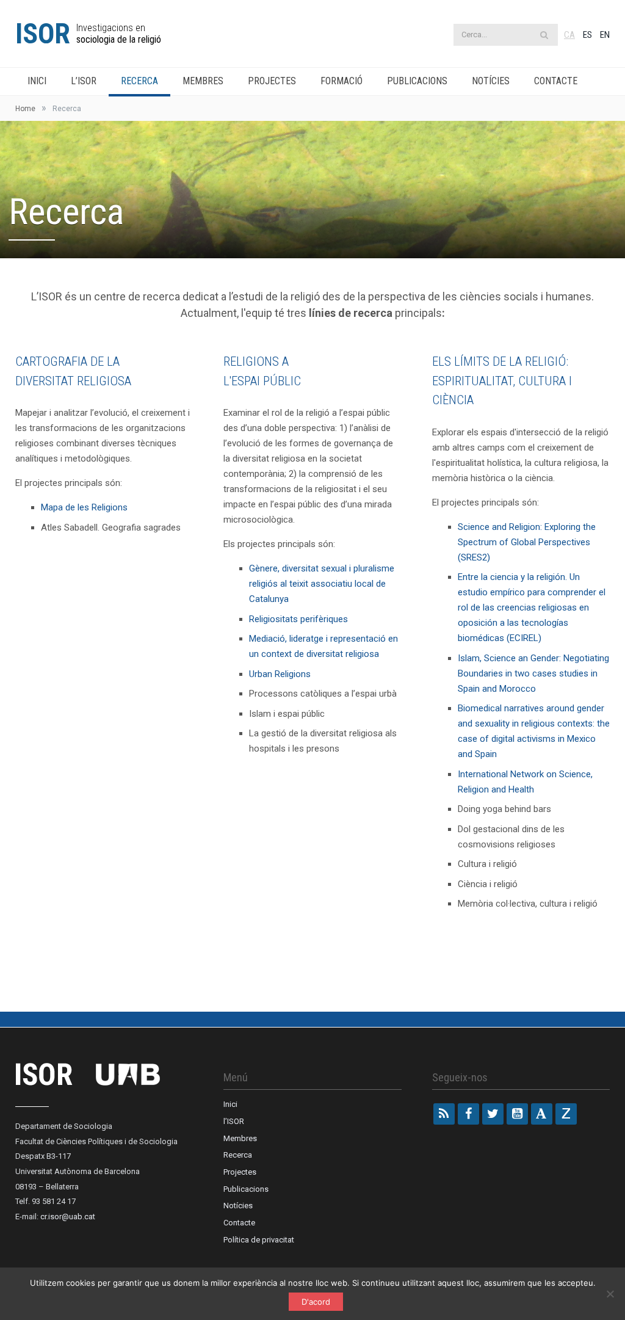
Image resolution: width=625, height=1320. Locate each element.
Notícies (491, 81)
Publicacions (417, 81)
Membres (202, 81)
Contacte (555, 81)
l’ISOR (83, 81)
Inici (36, 81)
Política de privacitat (258, 1239)
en (605, 34)
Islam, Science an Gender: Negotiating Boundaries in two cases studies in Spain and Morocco (533, 673)
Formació (341, 81)
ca (569, 34)
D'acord (316, 1302)
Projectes (272, 81)
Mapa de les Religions (85, 507)
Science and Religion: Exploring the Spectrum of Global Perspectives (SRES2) (527, 542)
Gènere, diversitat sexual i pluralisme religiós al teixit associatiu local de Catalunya (321, 583)
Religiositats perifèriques (298, 619)
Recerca (139, 81)
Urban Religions (281, 674)
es (587, 34)
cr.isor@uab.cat (67, 1216)
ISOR (42, 33)
